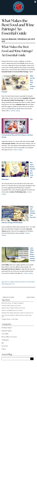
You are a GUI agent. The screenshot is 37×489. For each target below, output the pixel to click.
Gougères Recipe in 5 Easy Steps (10, 319)
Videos (4, 349)
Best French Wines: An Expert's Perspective (12, 303)
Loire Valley (5, 334)
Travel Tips (5, 346)
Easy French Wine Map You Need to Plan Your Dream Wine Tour (16, 316)
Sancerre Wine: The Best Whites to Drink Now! (13, 308)
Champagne (5, 340)
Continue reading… (15, 111)
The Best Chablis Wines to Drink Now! (11, 305)
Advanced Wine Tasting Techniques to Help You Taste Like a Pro (17, 313)
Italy (3, 343)
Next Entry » (30, 297)
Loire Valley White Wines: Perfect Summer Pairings (32, 254)
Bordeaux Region (7, 328)
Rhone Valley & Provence (9, 337)
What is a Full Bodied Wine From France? (12, 310)
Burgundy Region (7, 331)
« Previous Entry (8, 297)
